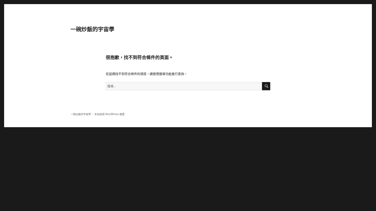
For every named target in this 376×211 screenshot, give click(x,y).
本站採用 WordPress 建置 (109, 114)
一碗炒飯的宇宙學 (92, 29)
